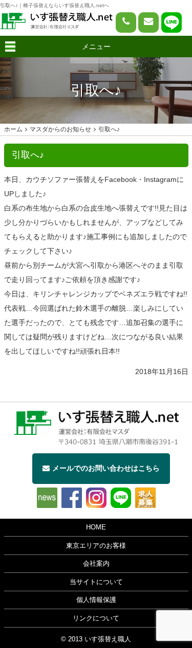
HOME (96, 527)
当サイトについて (96, 582)
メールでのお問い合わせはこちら (106, 468)
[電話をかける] (126, 22)
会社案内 (96, 563)
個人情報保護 (96, 600)
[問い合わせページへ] (148, 22)
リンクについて (96, 618)
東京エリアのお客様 (96, 545)
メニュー (96, 46)
